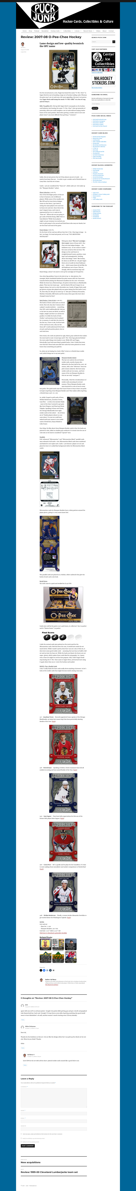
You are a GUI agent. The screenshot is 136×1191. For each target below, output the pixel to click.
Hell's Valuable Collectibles (99, 141)
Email (23, 1118)
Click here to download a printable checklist (53, 933)
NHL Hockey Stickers (97, 87)
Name (23, 1110)
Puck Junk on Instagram (99, 121)
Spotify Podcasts (97, 218)
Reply (22, 1019)
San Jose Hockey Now (98, 175)
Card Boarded (96, 140)
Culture (77, 31)
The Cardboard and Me (98, 151)
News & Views (87, 31)
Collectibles (67, 31)
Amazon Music (96, 210)
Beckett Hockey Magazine (99, 136)
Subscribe (94, 108)
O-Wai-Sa (95, 148)
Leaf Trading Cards (97, 199)
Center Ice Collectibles (97, 72)
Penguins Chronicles (98, 173)
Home (25, 31)
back (53, 721)
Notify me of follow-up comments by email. (34, 1138)
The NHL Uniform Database (100, 182)
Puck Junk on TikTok (98, 122)
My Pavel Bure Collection (99, 146)
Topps (94, 197)
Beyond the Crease (97, 138)
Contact (111, 31)
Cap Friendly (96, 170)
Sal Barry (23, 47)
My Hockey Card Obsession (99, 145)
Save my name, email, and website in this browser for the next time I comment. (42, 1134)
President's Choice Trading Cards (101, 194)
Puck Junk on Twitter (98, 124)
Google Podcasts (97, 213)
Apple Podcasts (96, 211)
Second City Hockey (98, 177)
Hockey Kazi (96, 143)
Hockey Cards (55, 31)
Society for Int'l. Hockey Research (101, 178)
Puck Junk (95, 150)
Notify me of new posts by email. (31, 1142)
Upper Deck (96, 192)
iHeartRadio (96, 215)
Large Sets (23, 51)
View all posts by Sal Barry (51, 984)
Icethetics (95, 172)
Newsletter (45, 31)
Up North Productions (98, 155)
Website (23, 1126)
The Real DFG (96, 153)
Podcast (36, 31)
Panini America (97, 196)
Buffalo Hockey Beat (98, 169)
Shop (30, 31)
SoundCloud (96, 216)
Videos (98, 31)
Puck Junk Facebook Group (99, 119)
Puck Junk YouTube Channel (100, 126)
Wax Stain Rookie (97, 158)
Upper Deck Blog (97, 156)
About (104, 31)
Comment (24, 1086)
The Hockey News (97, 180)
